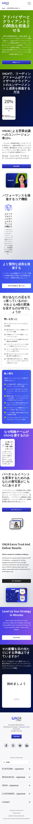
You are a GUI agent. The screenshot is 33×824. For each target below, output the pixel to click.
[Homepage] (8, 3)
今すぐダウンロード (16, 509)
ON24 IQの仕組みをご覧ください (16, 286)
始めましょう (16, 62)
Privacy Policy (16, 813)
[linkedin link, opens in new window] (26, 745)
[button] (16, 769)
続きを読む (16, 166)
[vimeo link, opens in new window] (20, 745)
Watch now (16, 637)
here (23, 727)
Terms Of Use (19, 810)
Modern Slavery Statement (16, 816)
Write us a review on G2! (16, 757)
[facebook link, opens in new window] (6, 745)
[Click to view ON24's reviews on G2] (8, 540)
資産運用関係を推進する (13, 8)
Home (3, 8)
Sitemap (12, 810)
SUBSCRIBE (17, 736)
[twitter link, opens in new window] (13, 745)
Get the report (16, 581)
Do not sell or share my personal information (16, 818)
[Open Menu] (29, 3)
